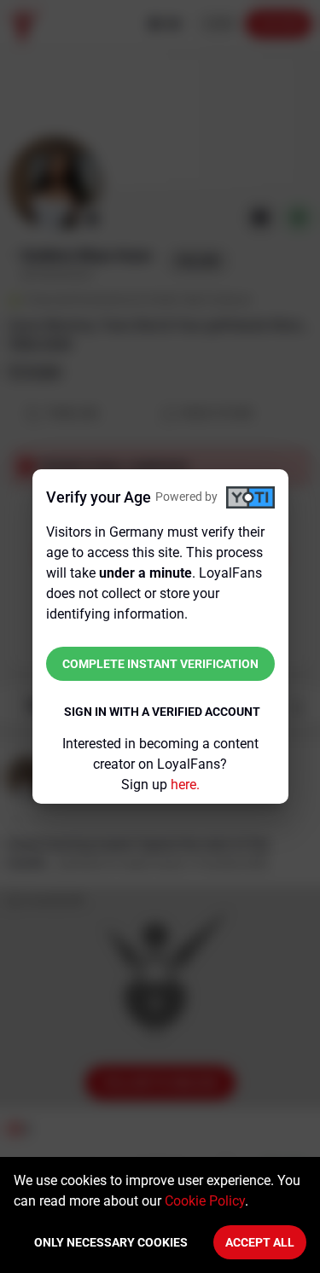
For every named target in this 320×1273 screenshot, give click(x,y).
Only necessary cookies (111, 1242)
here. (185, 784)
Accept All (259, 1242)
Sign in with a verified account (162, 711)
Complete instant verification (160, 664)
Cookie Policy (205, 1201)
